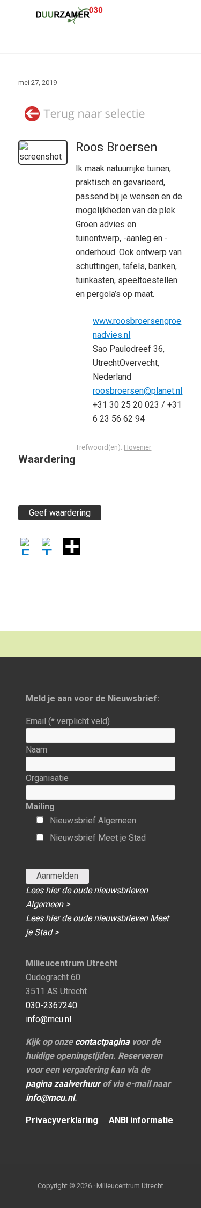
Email (68, 721)
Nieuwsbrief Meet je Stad (98, 838)
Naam (36, 749)
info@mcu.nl (48, 1019)
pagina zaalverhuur (63, 1084)
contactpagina (102, 1042)
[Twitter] (50, 548)
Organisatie (47, 778)
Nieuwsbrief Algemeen (93, 820)
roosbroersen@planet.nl (137, 391)
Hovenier (137, 447)
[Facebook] (29, 548)
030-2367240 (51, 1005)
